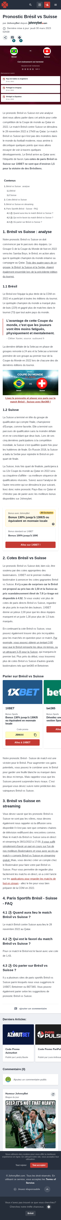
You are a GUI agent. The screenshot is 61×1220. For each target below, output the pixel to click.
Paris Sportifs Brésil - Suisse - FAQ (22, 209)
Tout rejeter (21, 1165)
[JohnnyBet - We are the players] (4, 5)
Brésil (12, 191)
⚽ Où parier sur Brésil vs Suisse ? (26, 222)
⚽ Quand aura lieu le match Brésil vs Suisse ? (31, 213)
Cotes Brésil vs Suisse (16, 200)
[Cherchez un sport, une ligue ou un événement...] (30, 5)
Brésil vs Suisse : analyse (18, 186)
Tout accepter (39, 1165)
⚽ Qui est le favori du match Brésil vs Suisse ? (31, 217)
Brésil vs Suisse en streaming (19, 204)
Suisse (13, 195)
